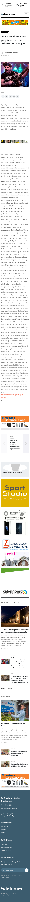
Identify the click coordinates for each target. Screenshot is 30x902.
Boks (8, 896)
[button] (26, 443)
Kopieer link (6, 58)
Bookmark (17, 58)
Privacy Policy (5, 877)
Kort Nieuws (4, 826)
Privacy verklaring (6, 850)
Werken (3, 829)
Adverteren (4, 844)
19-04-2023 (6, 55)
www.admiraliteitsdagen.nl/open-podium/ (12, 396)
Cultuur (4, 32)
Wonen (3, 832)
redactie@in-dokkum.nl (11, 808)
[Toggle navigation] (26, 14)
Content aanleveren (6, 847)
